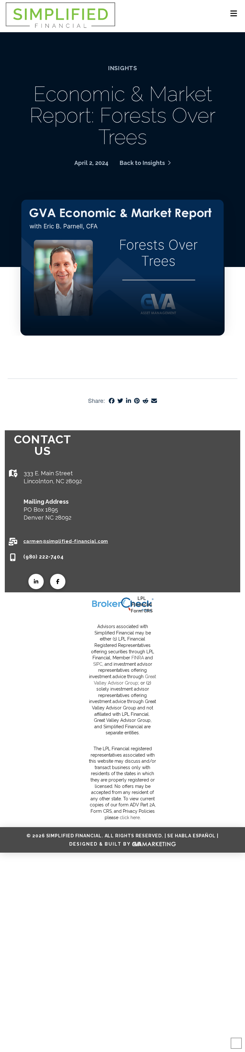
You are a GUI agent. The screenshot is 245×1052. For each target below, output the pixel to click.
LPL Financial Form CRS (142, 604)
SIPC (97, 664)
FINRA (137, 657)
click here (130, 817)
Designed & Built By (100, 843)
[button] (233, 14)
